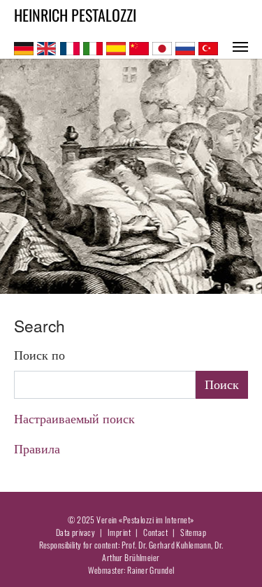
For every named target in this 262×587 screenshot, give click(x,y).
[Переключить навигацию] (240, 47)
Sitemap (193, 532)
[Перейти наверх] (229, 554)
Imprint (119, 532)
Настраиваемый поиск (74, 419)
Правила (37, 449)
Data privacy (75, 532)
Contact (155, 532)
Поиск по (39, 355)
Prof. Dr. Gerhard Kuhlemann (167, 545)
